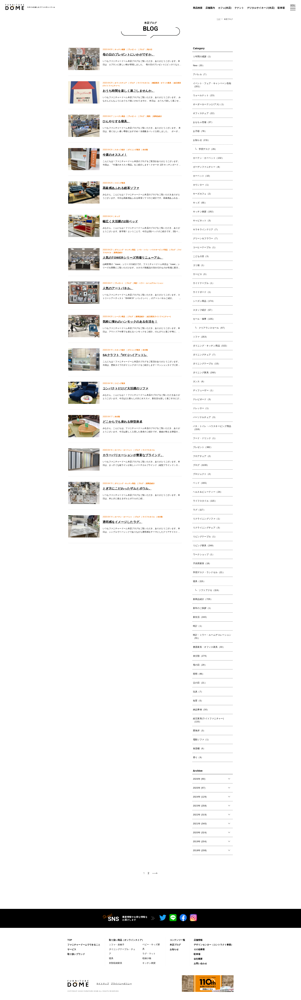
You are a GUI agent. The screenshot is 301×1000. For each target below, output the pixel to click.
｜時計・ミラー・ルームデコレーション (147, 283)
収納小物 (146, 958)
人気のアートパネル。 (118, 288)
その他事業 (199, 949)
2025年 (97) (199, 788)
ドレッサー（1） (201, 408)
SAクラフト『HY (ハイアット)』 (125, 355)
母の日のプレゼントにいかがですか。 (129, 54)
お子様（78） (200, 131)
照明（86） (199, 674)
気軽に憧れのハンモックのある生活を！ (130, 321)
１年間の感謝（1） (202, 56)
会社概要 (198, 958)
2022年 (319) (200, 814)
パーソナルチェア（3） (205, 417)
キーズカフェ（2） (202, 193)
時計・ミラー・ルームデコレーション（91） (212, 636)
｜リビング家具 (119, 183)
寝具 (111, 958)
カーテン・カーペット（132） (208, 158)
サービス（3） (200, 274)
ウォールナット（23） (204, 95)
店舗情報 (198, 940)
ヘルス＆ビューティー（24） (208, 492)
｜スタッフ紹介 (119, 150)
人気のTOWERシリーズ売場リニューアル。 (133, 257)
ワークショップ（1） (204, 554)
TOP (218, 19)
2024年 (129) (200, 796)
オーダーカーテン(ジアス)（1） (209, 104)
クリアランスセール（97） (212, 328)
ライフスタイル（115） (205, 501)
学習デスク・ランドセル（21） (209, 572)
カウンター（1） (201, 185)
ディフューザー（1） (204, 390)
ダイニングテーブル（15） (206, 363)
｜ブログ (140, 49)
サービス (71, 949)
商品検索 (197, 7)
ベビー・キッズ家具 (151, 946)
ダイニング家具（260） (205, 372)
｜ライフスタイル (143, 83)
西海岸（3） (199, 730)
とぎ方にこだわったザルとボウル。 (127, 488)
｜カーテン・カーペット (122, 450)
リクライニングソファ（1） (207, 518)
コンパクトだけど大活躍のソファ (125, 388)
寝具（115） (199, 581)
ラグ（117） (199, 509)
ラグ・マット (149, 953)
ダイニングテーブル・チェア (122, 951)
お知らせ (174, 949)
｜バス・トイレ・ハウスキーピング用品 (152, 250)
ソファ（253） (200, 336)
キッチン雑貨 (149, 963)
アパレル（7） (200, 74)
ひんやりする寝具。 (116, 121)
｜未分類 (144, 150)
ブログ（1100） (201, 465)
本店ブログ (175, 944)
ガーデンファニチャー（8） (207, 167)
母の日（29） (200, 665)
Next (155, 873)
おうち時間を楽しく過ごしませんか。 (129, 90)
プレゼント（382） (203, 447)
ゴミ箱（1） (199, 265)
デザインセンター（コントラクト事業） (213, 944)
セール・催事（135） (204, 319)
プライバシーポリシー (121, 983)
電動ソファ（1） (201, 739)
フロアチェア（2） (202, 456)
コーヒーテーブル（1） (205, 247)
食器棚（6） (199, 748)
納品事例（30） (201, 709)
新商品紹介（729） (203, 599)
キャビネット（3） (202, 220)
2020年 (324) (200, 832)
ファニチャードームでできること (83, 944)
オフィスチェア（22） (204, 113)
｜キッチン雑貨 (119, 49)
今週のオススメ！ (115, 154)
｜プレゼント (131, 49)
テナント (239, 7)
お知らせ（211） (201, 140)
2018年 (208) (200, 850)
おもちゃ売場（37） (203, 122)
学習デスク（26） (208, 149)
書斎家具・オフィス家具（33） (209, 647)
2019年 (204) (200, 841)
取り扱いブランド (76, 954)
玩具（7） (198, 691)
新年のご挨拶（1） (202, 608)
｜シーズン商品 (119, 116)
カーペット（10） (202, 176)
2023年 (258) (200, 805)
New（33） (199, 65)
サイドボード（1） (202, 292)
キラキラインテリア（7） (206, 229)
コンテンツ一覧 (177, 940)
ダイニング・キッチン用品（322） (210, 345)
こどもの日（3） (201, 256)
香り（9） (198, 757)
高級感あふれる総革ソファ (121, 188)
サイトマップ (102, 983)
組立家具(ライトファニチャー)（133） (208, 720)
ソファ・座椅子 (116, 944)
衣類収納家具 (115, 963)
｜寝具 (147, 116)
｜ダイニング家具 (133, 150)
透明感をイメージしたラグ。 (122, 522)
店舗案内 (210, 7)
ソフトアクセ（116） (209, 590)
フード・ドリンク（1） (205, 438)
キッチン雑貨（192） (204, 211)
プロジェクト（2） (202, 474)
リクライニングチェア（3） (207, 527)
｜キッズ (116, 216)
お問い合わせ (200, 963)
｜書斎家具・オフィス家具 (160, 83)
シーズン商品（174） (204, 301)
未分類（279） (200, 656)
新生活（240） (200, 617)
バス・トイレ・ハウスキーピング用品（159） (212, 428)
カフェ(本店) (224, 7)
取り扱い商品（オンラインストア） (126, 940)
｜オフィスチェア (120, 83)
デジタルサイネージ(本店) (261, 7)
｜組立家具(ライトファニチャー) (158, 316)
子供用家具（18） (202, 563)
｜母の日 (148, 49)
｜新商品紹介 (157, 116)
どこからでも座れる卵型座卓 (122, 421)
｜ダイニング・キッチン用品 (124, 250)
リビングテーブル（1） (205, 536)
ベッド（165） (200, 483)
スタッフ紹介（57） (203, 310)
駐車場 (281, 7)
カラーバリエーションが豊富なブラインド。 (133, 455)
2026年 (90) (199, 779)
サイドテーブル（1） (204, 283)
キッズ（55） (200, 202)
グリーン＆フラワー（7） (206, 238)
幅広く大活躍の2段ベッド (120, 221)
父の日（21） (200, 682)
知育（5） (198, 700)
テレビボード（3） (202, 399)
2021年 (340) (200, 823)
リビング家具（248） (204, 545)
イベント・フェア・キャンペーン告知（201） (212, 85)
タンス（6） (199, 381)
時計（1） (198, 626)
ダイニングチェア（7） (205, 354)
